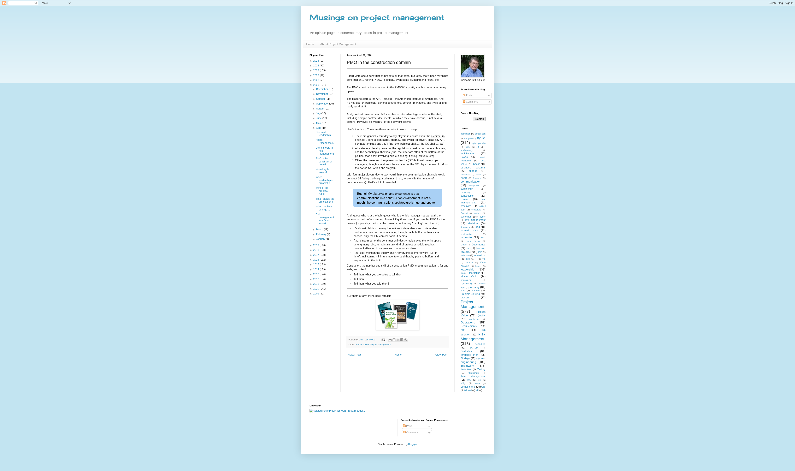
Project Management (380, 344)
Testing (481, 369)
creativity (466, 206)
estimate (466, 237)
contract (465, 199)
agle (468, 147)
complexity (467, 188)
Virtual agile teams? (322, 171)
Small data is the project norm (325, 200)
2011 (316, 283)
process (465, 297)
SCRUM (474, 347)
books (476, 164)
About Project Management (338, 44)
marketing (474, 273)
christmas (465, 174)
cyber (482, 216)
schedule (480, 344)
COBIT (464, 178)
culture (477, 213)
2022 (316, 75)
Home (310, 44)
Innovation (479, 255)
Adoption (468, 138)
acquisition (480, 133)
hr (468, 248)
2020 (316, 85)
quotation (473, 319)
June (319, 118)
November (322, 94)
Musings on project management (377, 17)
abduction (465, 133)
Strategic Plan (469, 354)
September (322, 103)
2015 (316, 264)
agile (481, 138)
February (321, 234)
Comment (477, 178)
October (321, 98)
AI (478, 146)
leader (478, 266)
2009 (316, 293)
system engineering (473, 360)
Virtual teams (468, 386)
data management (475, 220)
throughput (474, 373)
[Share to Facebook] (402, 340)
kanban (469, 262)
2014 (316, 269)
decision (473, 223)
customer (466, 216)
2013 (316, 274)
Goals (464, 244)
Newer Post (354, 354)
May (319, 123)
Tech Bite (466, 369)
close (478, 174)
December (322, 89)
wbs (483, 387)
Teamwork (467, 365)
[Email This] (390, 340)
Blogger (412, 444)
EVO (483, 237)
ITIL (483, 259)
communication (471, 181)
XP (477, 390)
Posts (468, 95)
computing (466, 192)
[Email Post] (383, 339)
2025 (316, 60)
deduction (465, 227)
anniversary (467, 150)
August (320, 108)
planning (473, 287)
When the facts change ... (324, 208)
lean (463, 273)
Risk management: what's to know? (325, 219)
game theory (473, 241)
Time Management (473, 376)
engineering (466, 234)
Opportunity (466, 283)
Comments (471, 101)
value (477, 383)
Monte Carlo (469, 276)
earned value (469, 230)
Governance (478, 244)
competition (474, 185)
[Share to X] (398, 340)
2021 (316, 80)
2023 (316, 70)
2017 (316, 255)
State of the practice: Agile (322, 190)
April (319, 127)
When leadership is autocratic (324, 180)
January (321, 239)
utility (463, 383)
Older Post (441, 354)
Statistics (466, 351)
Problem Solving (470, 294)
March (320, 229)
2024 (316, 65)
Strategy (465, 358)
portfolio (475, 290)
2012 (316, 279)
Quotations (468, 322)
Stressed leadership (323, 134)
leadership (467, 269)
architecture (467, 153)
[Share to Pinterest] (406, 340)
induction (465, 255)
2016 (316, 259)
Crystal (464, 213)
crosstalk (476, 209)
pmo (463, 290)
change (473, 170)
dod (478, 227)
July (318, 113)
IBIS (480, 252)
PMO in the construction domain (324, 161)
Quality (481, 315)
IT (476, 259)
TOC (469, 379)
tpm (479, 380)
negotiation (466, 280)
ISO (468, 259)
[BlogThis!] (394, 340)
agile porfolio (478, 143)
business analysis (473, 167)
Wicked (468, 390)
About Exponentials (325, 141)
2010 (316, 288)
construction (362, 344)
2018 (316, 250)
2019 (316, 245)
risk (463, 329)
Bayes (464, 157)
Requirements (469, 326)
